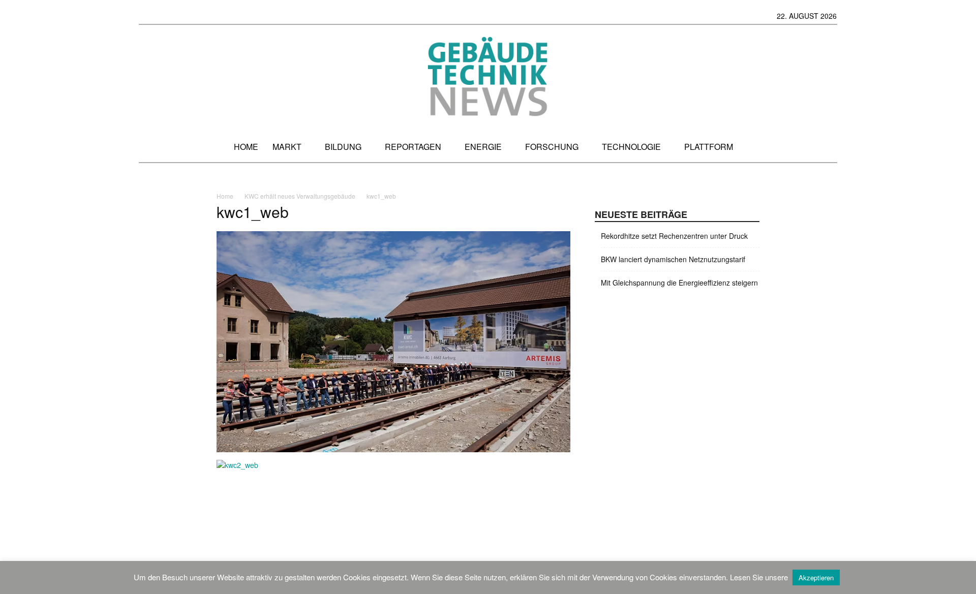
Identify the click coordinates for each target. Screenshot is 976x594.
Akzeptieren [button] (816, 577)
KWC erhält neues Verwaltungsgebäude (300, 196)
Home (225, 196)
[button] (828, 147)
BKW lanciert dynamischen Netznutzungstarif (673, 259)
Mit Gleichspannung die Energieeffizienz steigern (679, 282)
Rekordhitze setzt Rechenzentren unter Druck (674, 236)
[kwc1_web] (393, 449)
